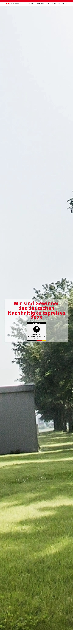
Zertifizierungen (40, 3)
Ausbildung (64, 3)
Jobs (59, 3)
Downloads (53, 3)
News (47, 3)
